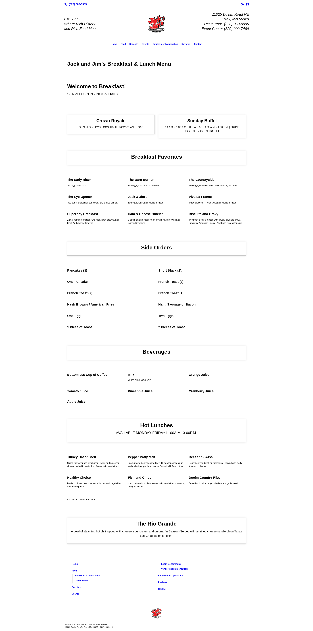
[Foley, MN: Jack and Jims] (156, 613)
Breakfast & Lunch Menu (87, 575)
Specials (133, 44)
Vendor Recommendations (175, 569)
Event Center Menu (171, 564)
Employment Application (165, 44)
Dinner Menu (81, 580)
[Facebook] (247, 4)
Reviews (185, 44)
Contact (198, 44)
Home (114, 44)
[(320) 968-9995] (75, 4)
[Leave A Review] (242, 4)
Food (123, 44)
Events (145, 44)
